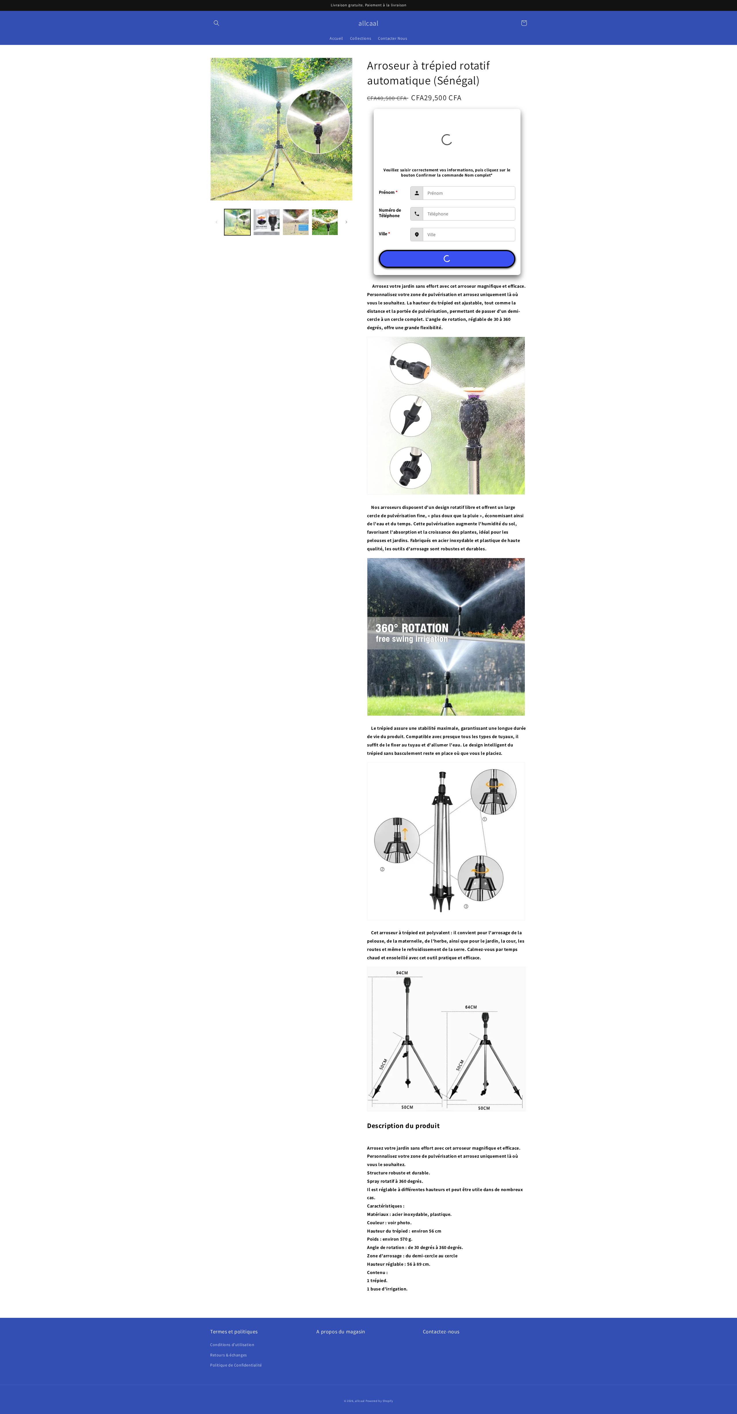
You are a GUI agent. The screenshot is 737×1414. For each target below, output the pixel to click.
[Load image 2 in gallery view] (266, 222)
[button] (216, 23)
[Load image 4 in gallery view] (325, 222)
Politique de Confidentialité (236, 1365)
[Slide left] (216, 222)
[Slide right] (346, 222)
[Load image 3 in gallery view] (296, 222)
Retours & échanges (228, 1355)
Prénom (388, 192)
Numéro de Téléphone (390, 212)
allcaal (360, 1401)
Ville (384, 233)
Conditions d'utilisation (232, 1344)
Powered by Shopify (379, 1401)
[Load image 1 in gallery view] (237, 222)
